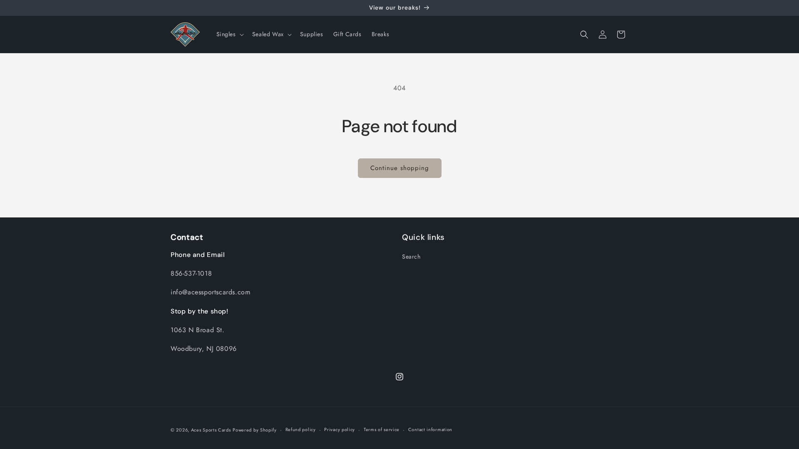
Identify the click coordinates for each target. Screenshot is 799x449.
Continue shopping (399, 168)
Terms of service (382, 429)
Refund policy (300, 429)
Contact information (430, 429)
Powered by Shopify (255, 430)
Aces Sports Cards (211, 430)
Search (411, 256)
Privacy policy (339, 429)
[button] (229, 34)
